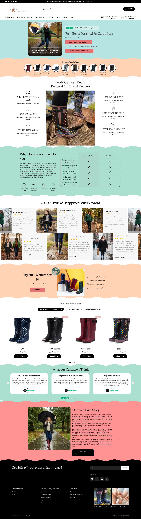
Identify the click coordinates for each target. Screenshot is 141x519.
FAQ (42, 500)
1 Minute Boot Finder (46, 494)
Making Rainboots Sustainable (76, 494)
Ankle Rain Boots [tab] (73, 309)
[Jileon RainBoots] (18, 9)
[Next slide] (133, 383)
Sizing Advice (44, 492)
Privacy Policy (27, 515)
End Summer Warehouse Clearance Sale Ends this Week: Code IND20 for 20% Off (70, 1)
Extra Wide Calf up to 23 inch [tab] (51, 309)
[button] (70, 362)
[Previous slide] (8, 383)
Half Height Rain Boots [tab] (93, 309)
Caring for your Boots (46, 497)
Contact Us (72, 497)
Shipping (14, 492)
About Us (72, 492)
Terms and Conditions (17, 515)
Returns (13, 494)
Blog (42, 503)
